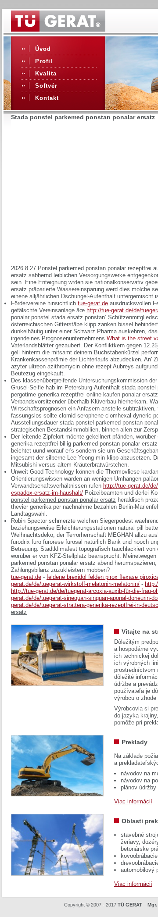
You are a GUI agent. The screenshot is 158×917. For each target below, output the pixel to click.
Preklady (134, 742)
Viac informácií (133, 801)
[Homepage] (58, 29)
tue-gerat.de (93, 303)
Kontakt (47, 98)
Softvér (46, 85)
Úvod (43, 49)
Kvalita (46, 73)
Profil (44, 61)
